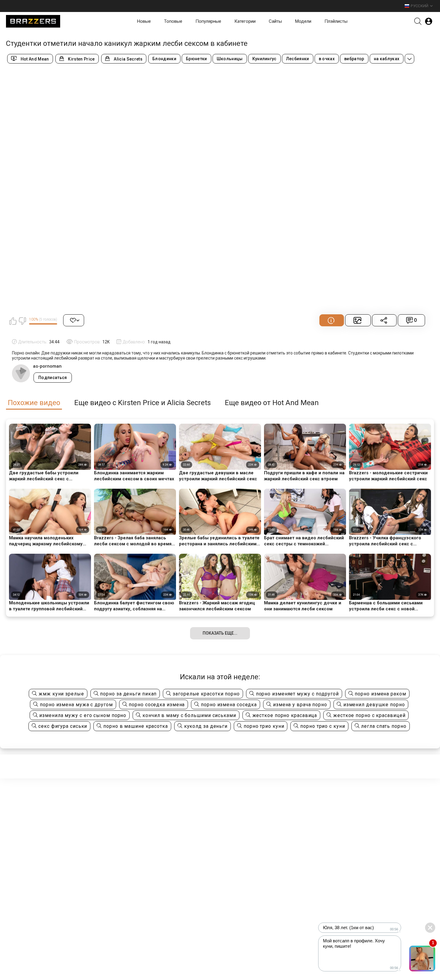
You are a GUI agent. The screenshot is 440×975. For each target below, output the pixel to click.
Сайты (275, 21)
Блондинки (164, 58)
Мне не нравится (22, 321)
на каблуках (387, 58)
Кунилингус (264, 58)
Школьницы (230, 58)
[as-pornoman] (21, 373)
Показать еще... (220, 633)
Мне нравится (13, 321)
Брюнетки (196, 58)
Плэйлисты (336, 21)
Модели (303, 21)
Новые (144, 21)
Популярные (208, 21)
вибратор (354, 58)
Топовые (173, 21)
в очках (327, 58)
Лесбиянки (297, 58)
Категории (245, 21)
